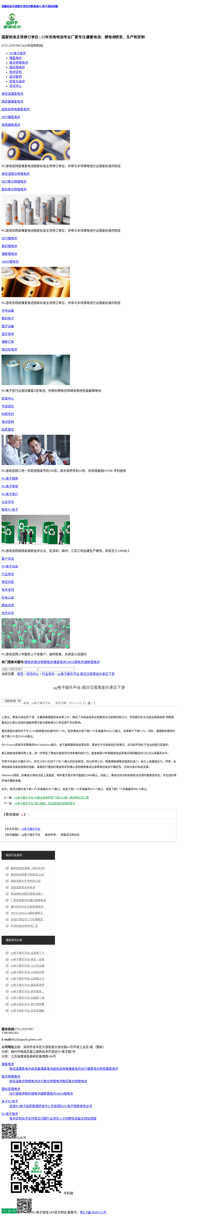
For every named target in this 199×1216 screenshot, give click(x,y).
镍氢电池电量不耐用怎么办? (28, 874)
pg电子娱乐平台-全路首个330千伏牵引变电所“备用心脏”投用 (29, 953)
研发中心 (8, 398)
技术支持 (8, 589)
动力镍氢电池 (11, 117)
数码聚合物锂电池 (14, 189)
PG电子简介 (10, 494)
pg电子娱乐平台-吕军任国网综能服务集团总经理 (29, 1010)
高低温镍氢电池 (12, 93)
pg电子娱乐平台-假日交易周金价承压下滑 (86, 674)
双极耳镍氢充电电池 (23, 887)
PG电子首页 (17, 53)
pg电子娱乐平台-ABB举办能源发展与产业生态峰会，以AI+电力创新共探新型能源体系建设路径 (29, 972)
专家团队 (8, 406)
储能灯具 (8, 341)
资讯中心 (15, 86)
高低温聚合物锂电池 (16, 173)
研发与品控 (17, 81)
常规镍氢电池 (11, 125)
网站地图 (53, 6)
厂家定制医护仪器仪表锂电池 (28, 900)
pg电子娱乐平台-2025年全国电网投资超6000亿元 (29, 965)
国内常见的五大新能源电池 (27, 906)
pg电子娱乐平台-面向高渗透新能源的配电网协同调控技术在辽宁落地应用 (29, 985)
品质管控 (8, 429)
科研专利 (8, 414)
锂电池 (29, 662)
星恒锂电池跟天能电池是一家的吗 (29, 893)
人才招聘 (65, 1118)
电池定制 (15, 72)
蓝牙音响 (8, 334)
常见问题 (28, 6)
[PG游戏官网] (12, 28)
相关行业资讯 (14, 855)
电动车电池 (9, 349)
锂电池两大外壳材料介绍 (26, 881)
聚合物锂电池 (18, 62)
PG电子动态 (10, 566)
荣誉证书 (86, 1106)
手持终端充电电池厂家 (24, 925)
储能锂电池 (9, 254)
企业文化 (8, 502)
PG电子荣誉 (10, 486)
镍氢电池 (15, 58)
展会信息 (8, 605)
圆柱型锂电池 (11, 1089)
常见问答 (8, 582)
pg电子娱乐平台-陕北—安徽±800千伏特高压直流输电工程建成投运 (29, 959)
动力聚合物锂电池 (14, 181)
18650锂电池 (10, 261)
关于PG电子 (10, 1101)
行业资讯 (8, 574)
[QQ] (9, 1212)
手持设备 (8, 310)
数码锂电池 (9, 246)
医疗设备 (8, 326)
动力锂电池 (9, 238)
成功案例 (15, 76)
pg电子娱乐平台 (30, 829)
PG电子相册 (10, 478)
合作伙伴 (8, 613)
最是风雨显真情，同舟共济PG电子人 (29, 868)
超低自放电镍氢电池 (16, 109)
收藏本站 (7, 6)
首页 (20, 674)
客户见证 (8, 558)
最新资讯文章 (14, 940)
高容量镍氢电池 (12, 101)
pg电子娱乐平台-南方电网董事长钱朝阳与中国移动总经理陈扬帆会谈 (29, 1004)
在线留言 (17, 6)
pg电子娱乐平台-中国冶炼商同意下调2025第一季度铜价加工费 (51, 797)
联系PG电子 (40, 6)
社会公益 (8, 597)
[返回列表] (12, 703)
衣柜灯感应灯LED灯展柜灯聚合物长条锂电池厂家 (29, 919)
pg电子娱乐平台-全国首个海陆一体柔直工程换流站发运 (29, 997)
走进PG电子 (17, 1106)
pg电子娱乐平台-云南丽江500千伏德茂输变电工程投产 (29, 978)
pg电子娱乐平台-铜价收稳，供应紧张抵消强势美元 (44, 803)
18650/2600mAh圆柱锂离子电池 (29, 913)
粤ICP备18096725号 (93, 1212)
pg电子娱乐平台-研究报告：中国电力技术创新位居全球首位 (29, 991)
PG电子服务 (10, 1114)
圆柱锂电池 (17, 67)
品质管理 (32, 1106)
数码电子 (8, 318)
